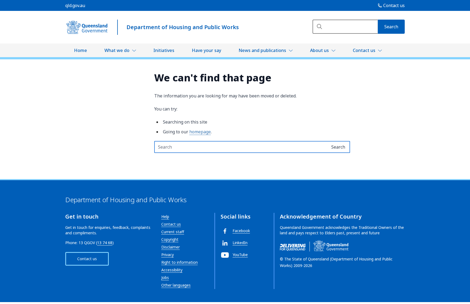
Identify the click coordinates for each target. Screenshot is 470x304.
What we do (116, 50)
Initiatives (163, 50)
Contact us (364, 50)
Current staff (172, 231)
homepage (200, 132)
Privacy (167, 254)
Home (80, 50)
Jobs (165, 277)
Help (165, 216)
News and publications (262, 50)
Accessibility (172, 269)
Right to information (179, 262)
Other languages (176, 285)
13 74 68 (104, 242)
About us (319, 50)
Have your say (206, 50)
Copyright (169, 239)
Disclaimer (170, 247)
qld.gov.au (75, 5)
